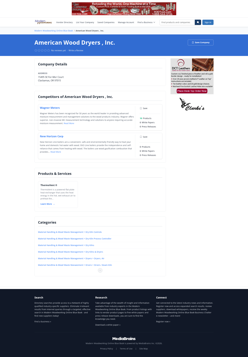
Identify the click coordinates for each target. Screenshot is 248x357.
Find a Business (145, 22)
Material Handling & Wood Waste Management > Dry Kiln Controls (70, 232)
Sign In (208, 22)
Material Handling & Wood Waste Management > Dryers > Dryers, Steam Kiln (75, 265)
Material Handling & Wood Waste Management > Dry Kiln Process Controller (74, 238)
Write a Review (76, 50)
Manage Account (126, 22)
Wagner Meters (50, 107)
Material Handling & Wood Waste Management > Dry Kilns (66, 245)
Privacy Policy (106, 348)
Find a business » (42, 321)
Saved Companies (106, 22)
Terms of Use (126, 348)
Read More (69, 123)
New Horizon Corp (51, 136)
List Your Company (85, 22)
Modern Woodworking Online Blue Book (53, 30)
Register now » (163, 321)
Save (145, 108)
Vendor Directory (64, 22)
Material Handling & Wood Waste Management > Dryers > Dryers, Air (71, 258)
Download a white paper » (107, 324)
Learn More (46, 204)
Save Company (202, 42)
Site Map (143, 348)
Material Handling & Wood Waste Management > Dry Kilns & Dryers (70, 251)
